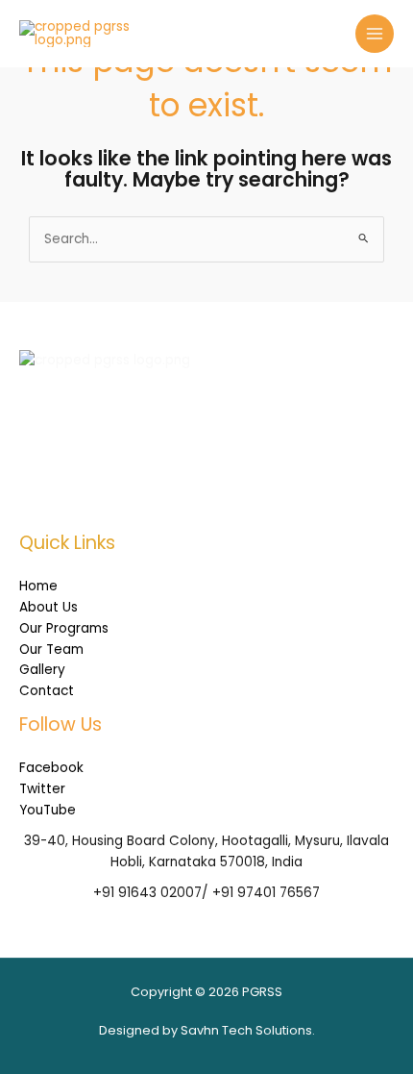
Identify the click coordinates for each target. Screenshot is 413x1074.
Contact (46, 691)
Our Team (51, 649)
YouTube (47, 810)
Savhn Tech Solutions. (248, 1030)
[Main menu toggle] (375, 34)
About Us (48, 607)
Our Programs (64, 628)
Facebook (51, 768)
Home (38, 586)
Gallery (42, 670)
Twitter (42, 789)
